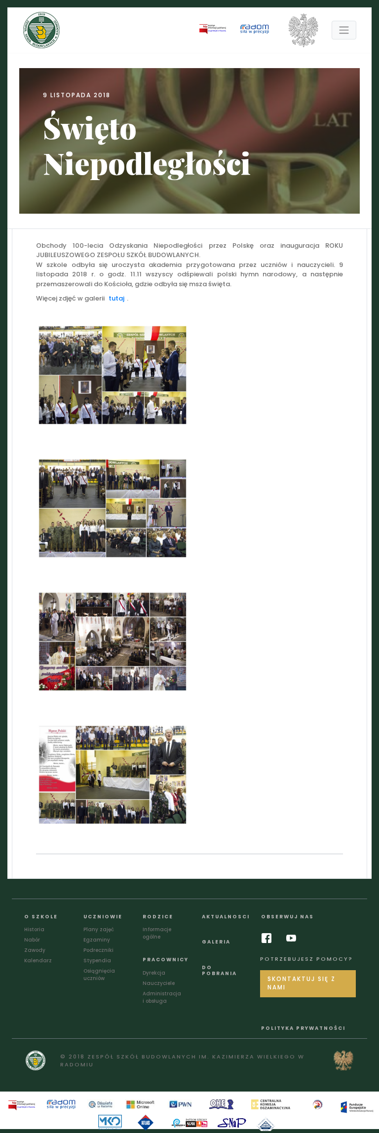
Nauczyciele (159, 983)
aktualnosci (226, 916)
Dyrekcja (154, 973)
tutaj (116, 298)
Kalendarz (38, 960)
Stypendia (97, 960)
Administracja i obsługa (162, 997)
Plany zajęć (98, 929)
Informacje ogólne (157, 933)
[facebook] (269, 938)
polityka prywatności (303, 1028)
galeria (216, 942)
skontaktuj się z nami (301, 983)
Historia (34, 929)
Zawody (34, 950)
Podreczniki (98, 950)
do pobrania (219, 970)
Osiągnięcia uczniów (99, 974)
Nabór (32, 940)
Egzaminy (96, 940)
